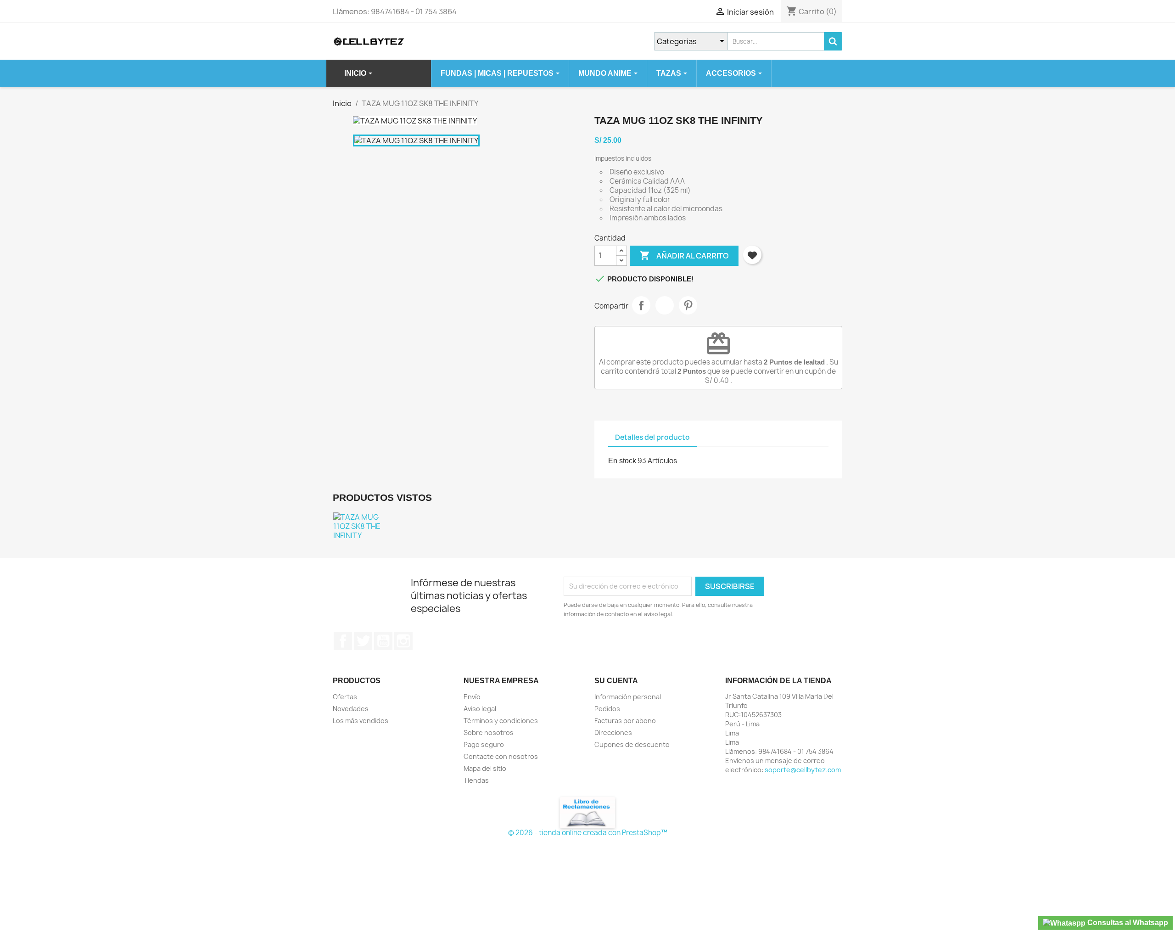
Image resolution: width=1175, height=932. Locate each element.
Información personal (627, 696)
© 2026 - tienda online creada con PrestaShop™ (587, 832)
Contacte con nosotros (501, 756)
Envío (472, 696)
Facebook (343, 641)
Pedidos (607, 708)
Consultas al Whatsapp (1126, 922)
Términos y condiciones (501, 720)
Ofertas (345, 696)
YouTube (383, 641)
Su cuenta (616, 681)
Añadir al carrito (684, 255)
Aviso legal (480, 708)
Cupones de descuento (632, 744)
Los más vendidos (360, 720)
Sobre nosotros (489, 732)
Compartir (641, 305)
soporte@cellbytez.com (803, 769)
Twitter (363, 641)
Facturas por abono (625, 720)
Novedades (351, 708)
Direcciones (613, 732)
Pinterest (688, 305)
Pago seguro (484, 744)
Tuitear (664, 305)
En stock (622, 461)
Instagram (403, 641)
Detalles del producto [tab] (652, 437)
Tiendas (476, 780)
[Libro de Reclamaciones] (587, 812)
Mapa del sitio (485, 768)
